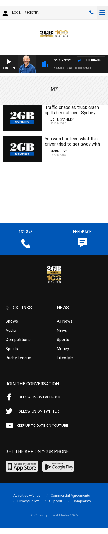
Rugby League (18, 357)
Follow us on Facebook (39, 397)
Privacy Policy (28, 501)
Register (31, 12)
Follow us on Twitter (38, 411)
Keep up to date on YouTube (42, 425)
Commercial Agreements (70, 495)
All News (65, 321)
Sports (12, 348)
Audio (11, 330)
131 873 (91, 12)
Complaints (82, 501)
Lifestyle (65, 357)
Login (16, 12)
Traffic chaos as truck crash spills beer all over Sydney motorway (72, 113)
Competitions (18, 339)
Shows (12, 321)
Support (55, 501)
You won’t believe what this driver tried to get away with (72, 141)
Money (63, 348)
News (62, 330)
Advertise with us (26, 495)
